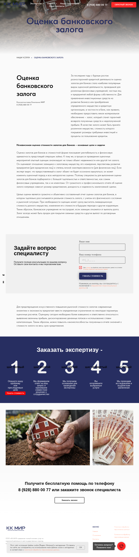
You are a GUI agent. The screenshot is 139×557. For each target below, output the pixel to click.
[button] (123, 4)
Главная (95, 531)
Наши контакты (56, 6)
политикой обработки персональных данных (41, 550)
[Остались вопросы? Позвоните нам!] (121, 546)
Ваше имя (84, 241)
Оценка (51, 3)
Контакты (96, 539)
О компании (97, 535)
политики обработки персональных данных (95, 269)
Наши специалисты (69, 3)
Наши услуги (23, 57)
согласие (88, 267)
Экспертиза (36, 3)
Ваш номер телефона (90, 254)
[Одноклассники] (3, 282)
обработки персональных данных (98, 287)
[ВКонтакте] (3, 275)
